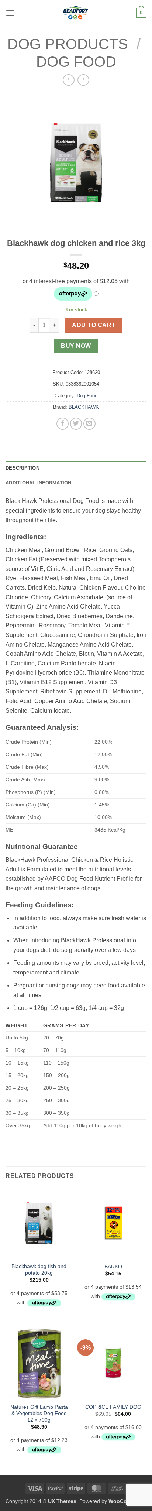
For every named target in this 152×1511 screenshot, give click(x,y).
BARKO (113, 1267)
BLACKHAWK (84, 407)
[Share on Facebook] (62, 424)
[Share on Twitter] (76, 424)
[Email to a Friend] (89, 424)
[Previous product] (83, 80)
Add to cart (93, 325)
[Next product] (68, 80)
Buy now (76, 346)
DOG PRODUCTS (67, 44)
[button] (10, 13)
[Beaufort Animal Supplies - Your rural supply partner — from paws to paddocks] (75, 13)
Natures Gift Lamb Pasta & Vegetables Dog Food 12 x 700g (39, 1413)
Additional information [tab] (39, 483)
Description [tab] (22, 468)
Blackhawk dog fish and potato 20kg (38, 1270)
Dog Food (76, 62)
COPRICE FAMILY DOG (113, 1407)
